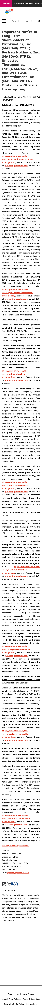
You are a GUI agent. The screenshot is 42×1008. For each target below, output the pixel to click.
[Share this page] (38, 21)
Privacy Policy (32, 1004)
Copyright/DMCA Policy (14, 1004)
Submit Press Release (11, 999)
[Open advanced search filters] (32, 21)
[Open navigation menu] (4, 21)
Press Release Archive (24, 994)
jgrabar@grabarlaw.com (18, 873)
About (10, 994)
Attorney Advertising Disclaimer (15, 845)
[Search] (27, 21)
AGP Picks (5, 4)
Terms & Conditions (31, 999)
